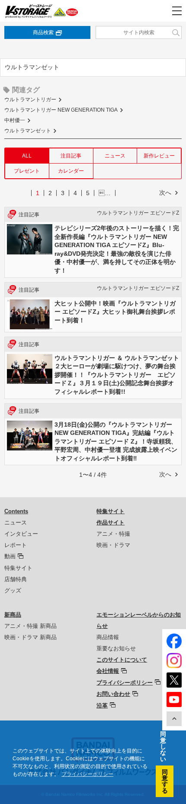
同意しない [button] (163, 746)
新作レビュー (159, 156)
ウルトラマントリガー (30, 99)
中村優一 (14, 120)
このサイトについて (121, 659)
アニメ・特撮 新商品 (30, 626)
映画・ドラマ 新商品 (30, 637)
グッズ (12, 590)
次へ (165, 192)
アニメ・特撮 (113, 534)
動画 (10, 556)
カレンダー (71, 171)
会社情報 (107, 671)
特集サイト (18, 568)
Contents (16, 511)
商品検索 (43, 32)
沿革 (102, 705)
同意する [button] (165, 781)
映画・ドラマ (113, 545)
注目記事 (71, 156)
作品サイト (110, 522)
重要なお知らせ (116, 648)
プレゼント (27, 171)
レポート (15, 545)
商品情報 (107, 637)
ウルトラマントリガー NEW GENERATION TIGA (61, 110)
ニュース (115, 156)
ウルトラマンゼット (27, 131)
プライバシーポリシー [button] (87, 774)
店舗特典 (15, 579)
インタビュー (21, 534)
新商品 (12, 614)
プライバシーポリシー (124, 682)
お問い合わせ (113, 694)
